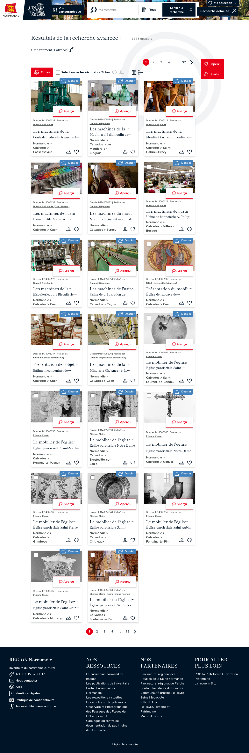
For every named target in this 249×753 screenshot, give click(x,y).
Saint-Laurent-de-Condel (160, 380)
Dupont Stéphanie (43, 124)
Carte (215, 74)
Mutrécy (56, 618)
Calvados (40, 148)
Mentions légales (28, 693)
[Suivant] (191, 62)
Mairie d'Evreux (151, 716)
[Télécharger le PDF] (68, 151)
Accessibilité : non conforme (36, 706)
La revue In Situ (206, 683)
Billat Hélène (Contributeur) (161, 283)
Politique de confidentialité (35, 700)
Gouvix (168, 462)
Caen (53, 230)
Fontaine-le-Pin (157, 541)
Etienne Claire (154, 356)
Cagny (111, 304)
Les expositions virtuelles (104, 697)
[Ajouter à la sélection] (76, 151)
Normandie (41, 143)
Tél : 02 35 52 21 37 (30, 674)
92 (184, 62)
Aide (19, 687)
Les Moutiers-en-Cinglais (101, 148)
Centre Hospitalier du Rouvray (161, 688)
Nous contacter (26, 680)
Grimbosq (40, 541)
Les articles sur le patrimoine (106, 702)
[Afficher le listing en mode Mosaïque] (134, 72)
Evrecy (111, 230)
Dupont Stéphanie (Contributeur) (51, 206)
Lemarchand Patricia (118, 594)
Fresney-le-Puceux (46, 463)
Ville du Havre (150, 702)
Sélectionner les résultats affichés (85, 72)
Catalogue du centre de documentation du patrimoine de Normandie (106, 725)
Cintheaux (97, 541)
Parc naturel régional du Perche (162, 683)
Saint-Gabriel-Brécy (159, 150)
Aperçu (68, 111)
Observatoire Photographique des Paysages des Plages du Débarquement (107, 711)
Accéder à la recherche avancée (217, 11)
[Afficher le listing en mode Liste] (140, 72)
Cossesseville (43, 152)
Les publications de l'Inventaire (108, 683)
